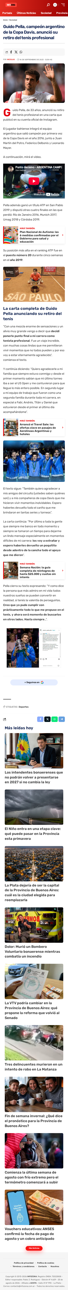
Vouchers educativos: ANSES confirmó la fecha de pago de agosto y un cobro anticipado (29, 1234)
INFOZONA (32, 1276)
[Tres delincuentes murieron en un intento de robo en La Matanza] (34, 1042)
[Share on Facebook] (11, 52)
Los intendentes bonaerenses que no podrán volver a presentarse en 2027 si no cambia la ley (34, 777)
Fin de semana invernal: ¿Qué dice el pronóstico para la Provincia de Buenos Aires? (33, 1121)
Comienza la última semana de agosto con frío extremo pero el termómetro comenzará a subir (31, 1177)
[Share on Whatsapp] (21, 52)
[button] (48, 4)
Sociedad (13, 20)
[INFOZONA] (11, 4)
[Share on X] (16, 52)
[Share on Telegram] (62, 719)
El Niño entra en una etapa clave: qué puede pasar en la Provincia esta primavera (33, 834)
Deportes (24, 707)
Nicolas (11, 59)
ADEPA (33, 1283)
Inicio (5, 20)
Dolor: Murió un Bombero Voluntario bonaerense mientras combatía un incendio (32, 951)
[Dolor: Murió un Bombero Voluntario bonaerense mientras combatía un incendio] (34, 925)
